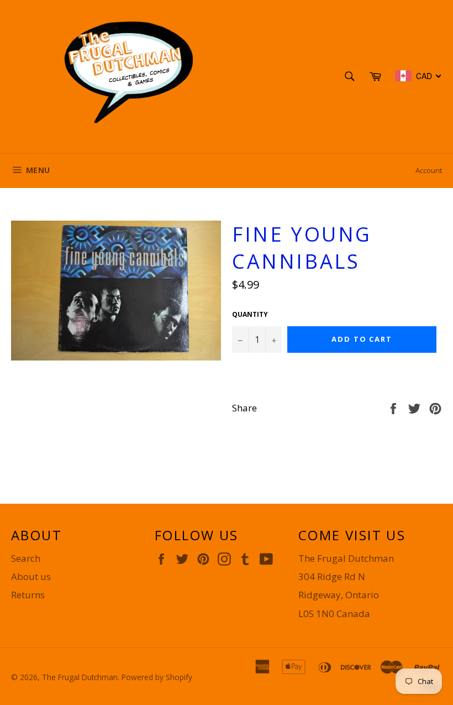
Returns (28, 594)
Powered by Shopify (157, 677)
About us (31, 576)
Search (25, 558)
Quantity (250, 314)
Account (428, 170)
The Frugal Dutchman (80, 677)
